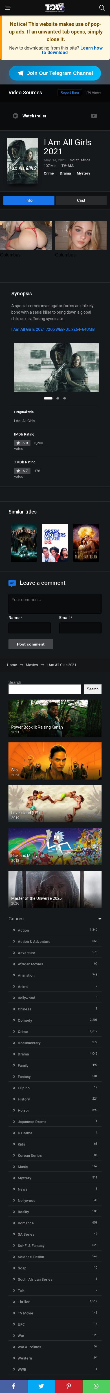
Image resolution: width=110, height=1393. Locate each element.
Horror (23, 1110)
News (22, 1189)
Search (14, 682)
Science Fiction (31, 1257)
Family (23, 1065)
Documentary (29, 1043)
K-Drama (25, 1133)
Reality (23, 1212)
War (21, 1336)
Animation (26, 975)
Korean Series (30, 1155)
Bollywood (26, 998)
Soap (22, 1268)
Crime (49, 173)
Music (23, 1167)
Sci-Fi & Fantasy (31, 1246)
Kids (21, 1144)
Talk (21, 1291)
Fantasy (24, 1077)
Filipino (24, 1088)
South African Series (35, 1279)
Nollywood (27, 1200)
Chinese (25, 1009)
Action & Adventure (34, 941)
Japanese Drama (32, 1122)
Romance (26, 1223)
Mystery (83, 173)
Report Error (70, 93)
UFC (21, 1324)
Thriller (24, 1302)
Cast (81, 200)
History (24, 1099)
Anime (23, 987)
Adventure (26, 953)
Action (23, 930)
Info (29, 200)
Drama (65, 173)
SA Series (26, 1234)
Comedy (25, 1020)
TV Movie (25, 1313)
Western (25, 1358)
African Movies (30, 964)
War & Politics (29, 1347)
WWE (22, 1369)
